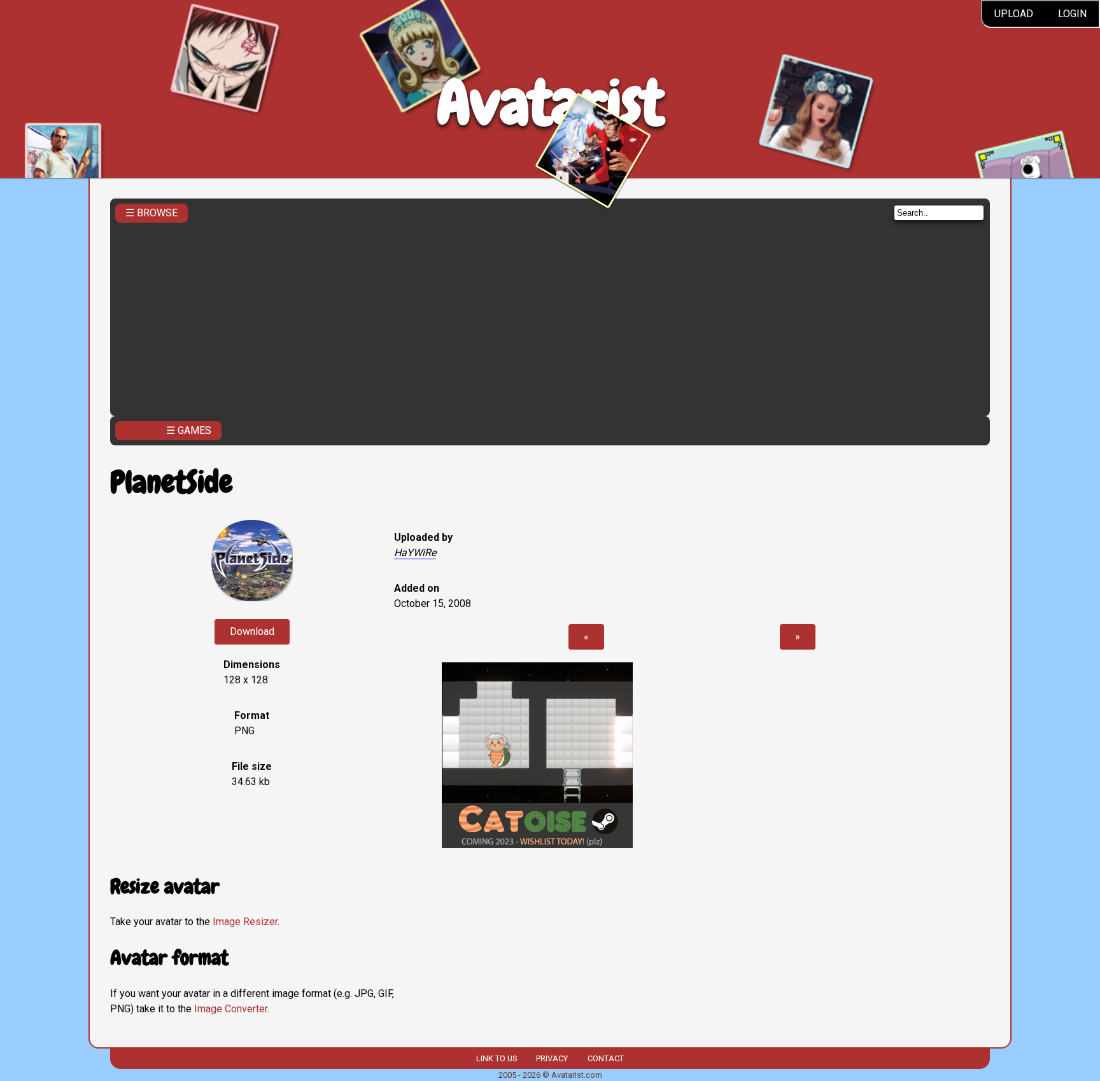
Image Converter (230, 1009)
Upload (1013, 14)
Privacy (552, 1058)
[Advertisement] (550, 316)
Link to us (496, 1058)
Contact (606, 1058)
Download (252, 631)
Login (1072, 14)
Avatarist (550, 103)
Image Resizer (245, 922)
